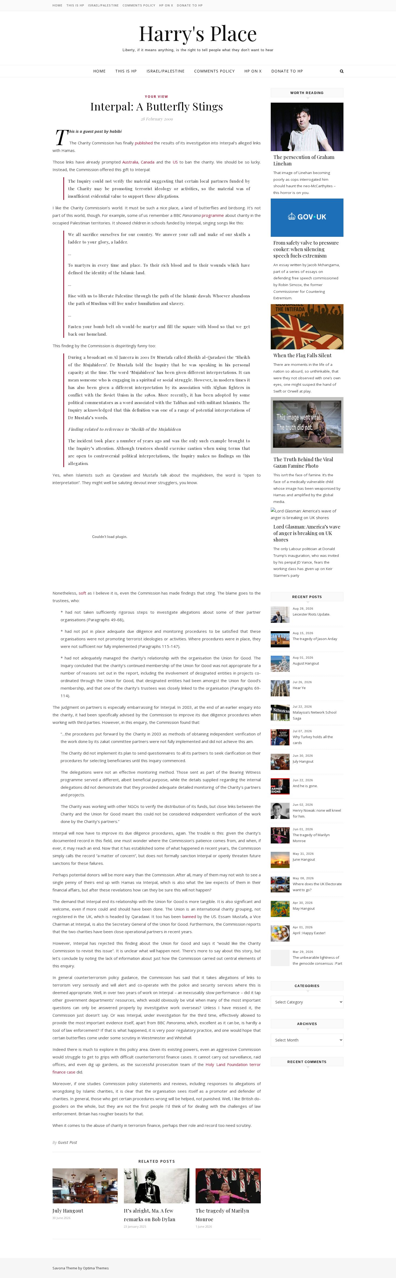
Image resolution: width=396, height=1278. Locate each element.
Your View (156, 96)
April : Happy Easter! (309, 932)
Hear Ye (299, 687)
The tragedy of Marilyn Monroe (311, 837)
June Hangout (304, 859)
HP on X (166, 5)
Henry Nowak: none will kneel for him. (317, 813)
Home (57, 5)
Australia (130, 162)
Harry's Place (198, 33)
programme (213, 215)
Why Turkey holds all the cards (313, 739)
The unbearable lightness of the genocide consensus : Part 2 (317, 961)
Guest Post (67, 1142)
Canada (147, 162)
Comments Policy (139, 5)
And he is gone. (305, 785)
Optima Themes (96, 1268)
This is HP (75, 5)
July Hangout (68, 1210)
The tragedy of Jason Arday (315, 638)
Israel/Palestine (103, 5)
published (144, 142)
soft (82, 593)
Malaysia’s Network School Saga (314, 715)
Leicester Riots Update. (311, 614)
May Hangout (304, 908)
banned (189, 916)
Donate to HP (190, 5)
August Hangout (306, 663)
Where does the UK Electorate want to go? (317, 886)
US (175, 162)
